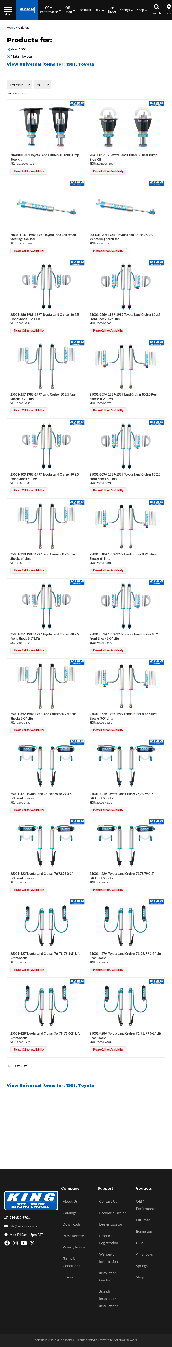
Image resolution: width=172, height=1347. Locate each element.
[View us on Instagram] (16, 1244)
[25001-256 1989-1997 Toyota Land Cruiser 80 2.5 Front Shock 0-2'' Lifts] (46, 286)
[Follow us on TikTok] (37, 1244)
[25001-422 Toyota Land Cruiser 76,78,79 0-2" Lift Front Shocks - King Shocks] (77, 822)
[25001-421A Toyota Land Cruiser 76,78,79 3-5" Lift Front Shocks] (126, 766)
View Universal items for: (50, 1085)
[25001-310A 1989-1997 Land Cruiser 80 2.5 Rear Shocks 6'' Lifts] (126, 526)
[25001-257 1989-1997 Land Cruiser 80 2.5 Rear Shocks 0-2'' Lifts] (46, 366)
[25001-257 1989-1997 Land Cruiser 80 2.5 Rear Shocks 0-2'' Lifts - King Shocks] (77, 342)
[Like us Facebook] (7, 1244)
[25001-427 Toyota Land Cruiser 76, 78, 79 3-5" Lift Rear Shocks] (46, 926)
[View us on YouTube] (24, 1244)
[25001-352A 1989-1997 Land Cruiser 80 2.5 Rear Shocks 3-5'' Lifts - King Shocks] (156, 662)
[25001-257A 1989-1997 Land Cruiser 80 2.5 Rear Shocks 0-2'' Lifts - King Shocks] (156, 342)
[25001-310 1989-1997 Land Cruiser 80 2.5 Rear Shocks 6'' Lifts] (46, 526)
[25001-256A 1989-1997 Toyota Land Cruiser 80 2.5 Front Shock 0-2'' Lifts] (126, 286)
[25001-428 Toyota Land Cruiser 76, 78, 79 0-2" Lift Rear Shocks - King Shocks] (77, 981)
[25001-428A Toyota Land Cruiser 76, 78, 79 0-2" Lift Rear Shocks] (126, 1005)
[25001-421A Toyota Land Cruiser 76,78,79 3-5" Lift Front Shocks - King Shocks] (156, 742)
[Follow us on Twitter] (32, 1244)
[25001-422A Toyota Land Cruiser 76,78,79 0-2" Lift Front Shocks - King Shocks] (156, 822)
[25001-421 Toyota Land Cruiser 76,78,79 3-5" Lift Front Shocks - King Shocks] (77, 742)
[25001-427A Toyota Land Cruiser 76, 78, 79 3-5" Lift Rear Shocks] (126, 926)
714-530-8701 (20, 1217)
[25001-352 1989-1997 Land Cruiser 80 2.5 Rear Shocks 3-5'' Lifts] (46, 686)
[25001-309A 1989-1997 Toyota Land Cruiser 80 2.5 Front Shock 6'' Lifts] (126, 446)
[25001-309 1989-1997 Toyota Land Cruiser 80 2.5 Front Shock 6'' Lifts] (46, 446)
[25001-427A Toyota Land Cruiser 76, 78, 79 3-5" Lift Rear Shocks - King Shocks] (156, 901)
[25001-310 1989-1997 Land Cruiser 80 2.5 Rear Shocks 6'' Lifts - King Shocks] (77, 502)
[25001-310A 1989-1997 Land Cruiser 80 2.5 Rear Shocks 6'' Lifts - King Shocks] (156, 502)
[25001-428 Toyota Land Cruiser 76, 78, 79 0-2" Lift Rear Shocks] (46, 1005)
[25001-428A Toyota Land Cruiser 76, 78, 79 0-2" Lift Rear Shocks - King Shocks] (156, 981)
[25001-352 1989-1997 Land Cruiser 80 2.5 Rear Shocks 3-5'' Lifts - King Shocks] (77, 662)
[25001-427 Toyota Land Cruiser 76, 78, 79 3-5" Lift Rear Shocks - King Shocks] (77, 901)
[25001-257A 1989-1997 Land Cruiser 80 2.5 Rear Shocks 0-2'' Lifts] (126, 366)
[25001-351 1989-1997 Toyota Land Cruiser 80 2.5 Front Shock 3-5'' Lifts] (46, 606)
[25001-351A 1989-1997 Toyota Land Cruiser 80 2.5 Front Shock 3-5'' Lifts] (126, 606)
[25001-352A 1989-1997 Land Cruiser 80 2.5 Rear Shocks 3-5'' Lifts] (126, 686)
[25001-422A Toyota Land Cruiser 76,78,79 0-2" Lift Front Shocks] (126, 846)
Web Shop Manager (125, 1340)
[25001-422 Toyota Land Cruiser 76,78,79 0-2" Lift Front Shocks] (46, 846)
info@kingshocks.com (24, 1226)
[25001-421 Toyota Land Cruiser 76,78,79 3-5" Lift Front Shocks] (46, 766)
